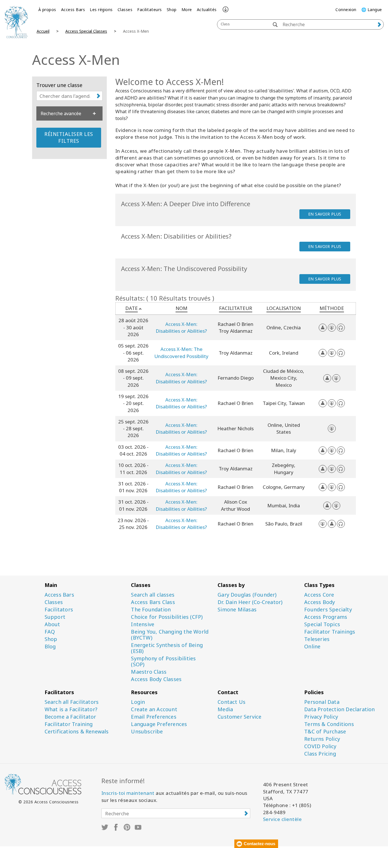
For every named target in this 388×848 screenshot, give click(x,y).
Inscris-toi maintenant (128, 793)
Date (131, 308)
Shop (172, 9)
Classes (125, 9)
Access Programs (325, 617)
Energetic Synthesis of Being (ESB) (167, 648)
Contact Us (231, 702)
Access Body (319, 602)
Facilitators (59, 610)
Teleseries (316, 639)
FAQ (50, 632)
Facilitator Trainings (329, 632)
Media (225, 709)
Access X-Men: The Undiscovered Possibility (181, 352)
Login (138, 702)
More (187, 9)
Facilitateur (235, 308)
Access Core (319, 595)
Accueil (43, 31)
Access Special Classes (86, 31)
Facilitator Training (69, 724)
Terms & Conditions (329, 724)
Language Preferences (159, 724)
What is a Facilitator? (71, 709)
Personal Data (321, 702)
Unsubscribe (147, 732)
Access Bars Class (153, 602)
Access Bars (73, 9)
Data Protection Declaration (339, 709)
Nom (181, 308)
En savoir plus (324, 214)
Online (312, 647)
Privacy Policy (321, 717)
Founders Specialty (328, 610)
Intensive (142, 624)
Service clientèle (282, 819)
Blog (50, 647)
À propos (47, 9)
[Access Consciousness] (16, 22)
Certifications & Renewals (77, 732)
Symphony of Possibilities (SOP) (163, 661)
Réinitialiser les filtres (68, 137)
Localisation (283, 308)
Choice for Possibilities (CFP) (167, 617)
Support (55, 617)
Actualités (207, 9)
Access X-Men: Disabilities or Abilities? (181, 327)
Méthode (332, 308)
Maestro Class (148, 672)
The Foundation (151, 610)
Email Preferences (153, 717)
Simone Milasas (237, 610)
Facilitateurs (149, 9)
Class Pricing (320, 754)
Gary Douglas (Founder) (247, 595)
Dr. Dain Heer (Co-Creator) (250, 602)
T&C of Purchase (325, 732)
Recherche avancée (61, 113)
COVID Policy (320, 746)
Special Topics (322, 624)
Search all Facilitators (72, 702)
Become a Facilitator (70, 717)
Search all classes (152, 595)
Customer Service (239, 717)
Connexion (345, 9)
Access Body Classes (156, 679)
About (52, 624)
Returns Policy (322, 739)
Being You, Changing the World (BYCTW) (169, 635)
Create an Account (154, 709)
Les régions (101, 9)
